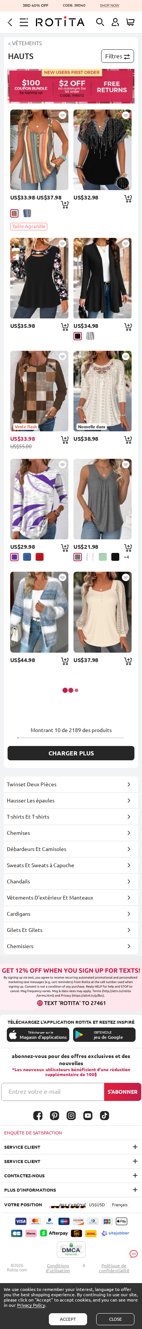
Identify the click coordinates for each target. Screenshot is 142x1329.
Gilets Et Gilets (24, 930)
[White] (90, 557)
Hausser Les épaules (31, 801)
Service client (22, 1147)
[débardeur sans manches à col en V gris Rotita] (102, 499)
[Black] (77, 336)
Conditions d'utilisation (58, 1268)
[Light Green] (103, 557)
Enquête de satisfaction (33, 1132)
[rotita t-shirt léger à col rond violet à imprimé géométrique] (39, 499)
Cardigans (18, 914)
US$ (93, 1205)
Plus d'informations (30, 1189)
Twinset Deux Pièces (31, 784)
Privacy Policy (31, 1305)
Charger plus (71, 753)
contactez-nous (24, 1175)
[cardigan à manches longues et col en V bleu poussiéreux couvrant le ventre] (39, 612)
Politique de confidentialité (114, 1268)
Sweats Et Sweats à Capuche (40, 865)
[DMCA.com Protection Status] (71, 1250)
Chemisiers (20, 946)
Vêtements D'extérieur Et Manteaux (50, 898)
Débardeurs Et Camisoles (36, 849)
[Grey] (90, 336)
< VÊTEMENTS (25, 43)
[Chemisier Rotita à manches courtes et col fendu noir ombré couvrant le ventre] (102, 150)
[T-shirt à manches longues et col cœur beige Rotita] (102, 612)
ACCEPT (68, 1319)
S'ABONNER (122, 1092)
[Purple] (14, 557)
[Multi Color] (14, 213)
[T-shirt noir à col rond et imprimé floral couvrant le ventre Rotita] (39, 278)
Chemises (18, 833)
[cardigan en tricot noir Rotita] (102, 278)
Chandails (18, 881)
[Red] (40, 557)
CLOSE (115, 1319)
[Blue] (27, 557)
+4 (126, 556)
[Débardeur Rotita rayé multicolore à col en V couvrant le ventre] (39, 150)
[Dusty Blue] (27, 213)
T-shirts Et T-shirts (28, 817)
